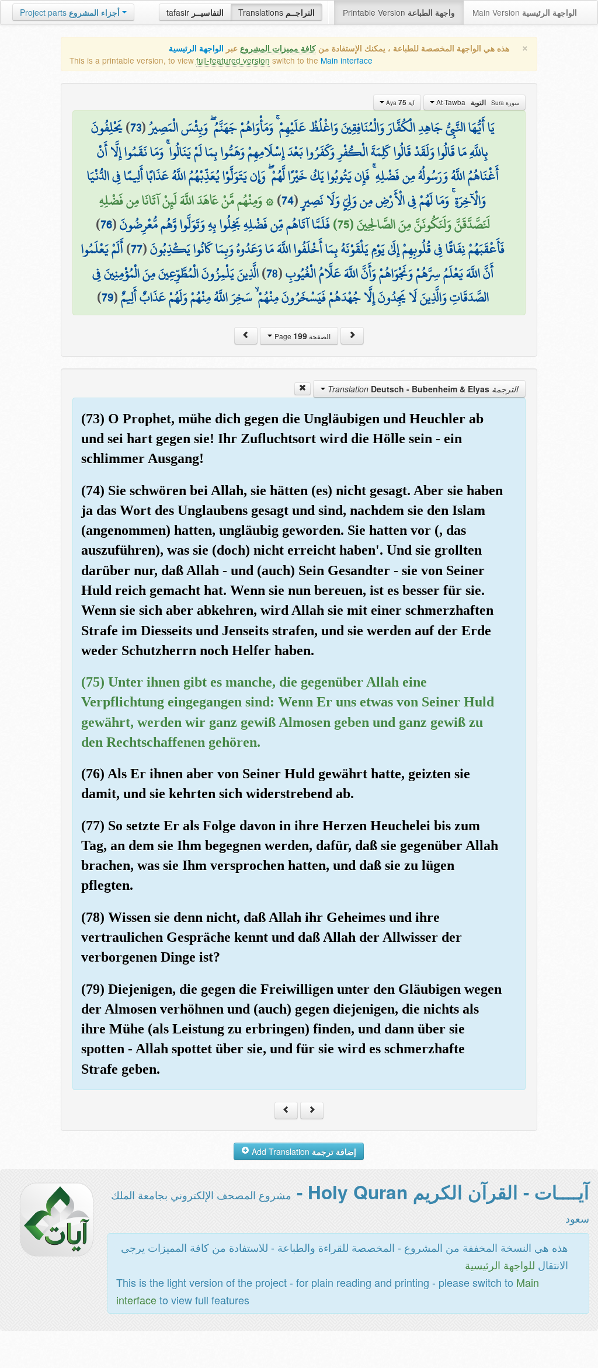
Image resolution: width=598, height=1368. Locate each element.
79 (107, 297)
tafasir (195, 12)
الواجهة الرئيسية (196, 48)
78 (272, 273)
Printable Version (399, 12)
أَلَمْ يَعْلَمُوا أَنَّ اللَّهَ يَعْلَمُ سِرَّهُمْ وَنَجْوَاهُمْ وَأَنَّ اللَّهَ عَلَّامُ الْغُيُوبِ (287, 261)
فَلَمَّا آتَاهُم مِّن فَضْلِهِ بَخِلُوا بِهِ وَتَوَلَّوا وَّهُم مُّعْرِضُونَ (225, 224)
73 (135, 127)
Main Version (524, 12)
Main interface (347, 60)
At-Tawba (476, 102)
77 (136, 249)
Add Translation (302, 1151)
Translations (276, 12)
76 (106, 224)
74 (287, 200)
